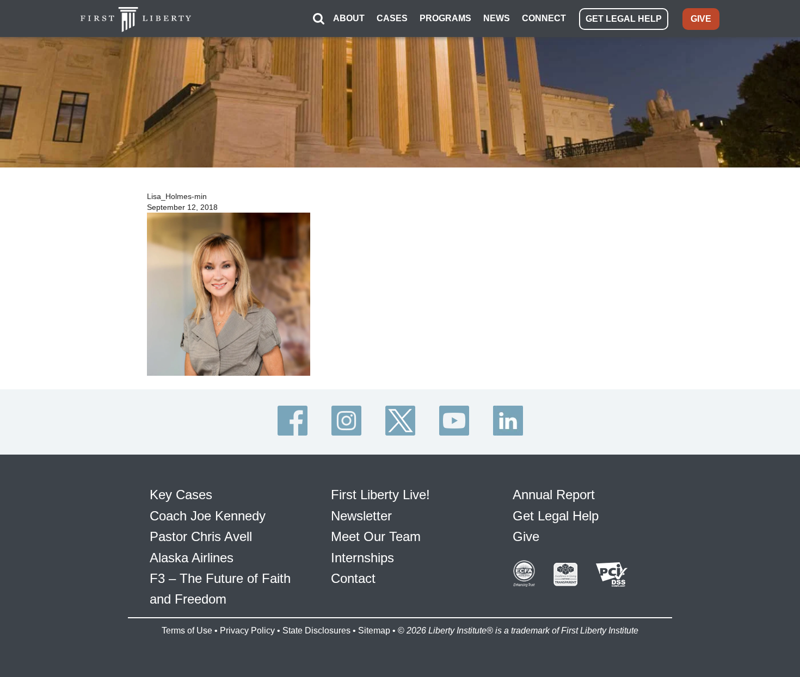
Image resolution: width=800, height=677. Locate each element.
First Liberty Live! (380, 494)
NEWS (496, 18)
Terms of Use (187, 630)
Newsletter (361, 515)
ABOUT (349, 18)
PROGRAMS (445, 18)
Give (526, 536)
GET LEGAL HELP (624, 18)
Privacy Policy (247, 630)
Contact (353, 578)
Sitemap (374, 630)
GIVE (701, 18)
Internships (362, 557)
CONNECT (544, 18)
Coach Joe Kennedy (208, 515)
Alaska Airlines (191, 557)
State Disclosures (316, 630)
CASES (392, 18)
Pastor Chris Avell (201, 536)
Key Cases (181, 494)
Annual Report (554, 494)
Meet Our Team (376, 536)
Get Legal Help (556, 515)
